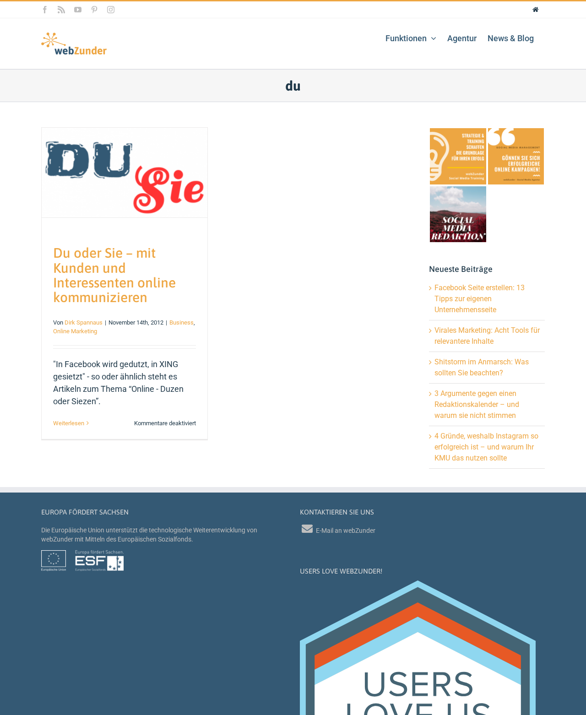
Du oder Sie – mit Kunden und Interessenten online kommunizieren (114, 274)
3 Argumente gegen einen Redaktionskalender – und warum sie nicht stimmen (476, 404)
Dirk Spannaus (84, 322)
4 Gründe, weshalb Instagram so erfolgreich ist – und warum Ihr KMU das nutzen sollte (486, 447)
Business (181, 322)
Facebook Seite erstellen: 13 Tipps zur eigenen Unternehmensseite (479, 298)
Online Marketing (75, 331)
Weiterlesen (68, 423)
